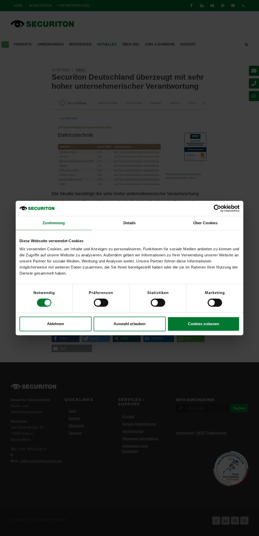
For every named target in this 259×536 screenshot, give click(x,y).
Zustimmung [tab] (53, 223)
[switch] (101, 303)
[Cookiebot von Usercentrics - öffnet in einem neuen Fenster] (217, 208)
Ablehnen (55, 324)
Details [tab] (129, 223)
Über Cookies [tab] (205, 223)
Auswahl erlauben (129, 324)
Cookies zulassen (203, 324)
